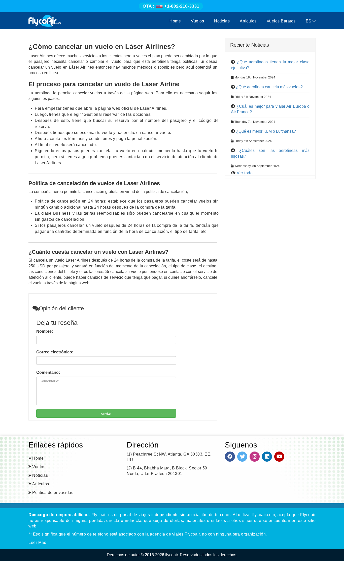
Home (175, 21)
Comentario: (48, 372)
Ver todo (245, 173)
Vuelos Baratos (281, 21)
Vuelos (197, 21)
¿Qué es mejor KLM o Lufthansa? (266, 131)
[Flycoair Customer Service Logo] (44, 21)
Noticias (222, 21)
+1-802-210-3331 (171, 6)
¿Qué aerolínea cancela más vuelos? (269, 87)
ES (309, 21)
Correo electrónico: (54, 352)
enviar (106, 413)
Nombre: (44, 331)
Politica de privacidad (53, 492)
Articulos (248, 21)
